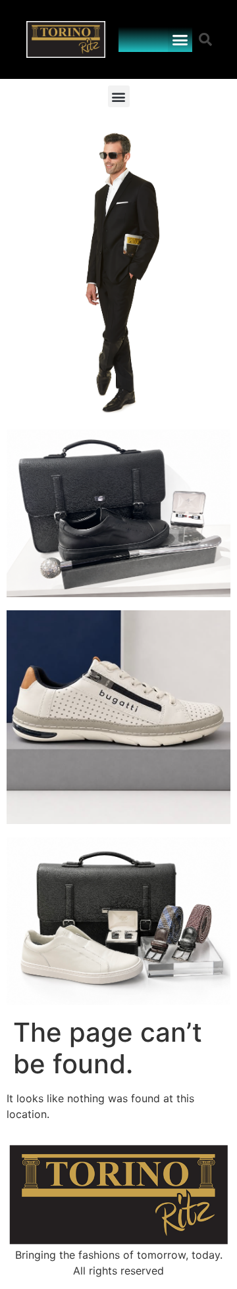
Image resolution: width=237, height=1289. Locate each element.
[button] (180, 39)
